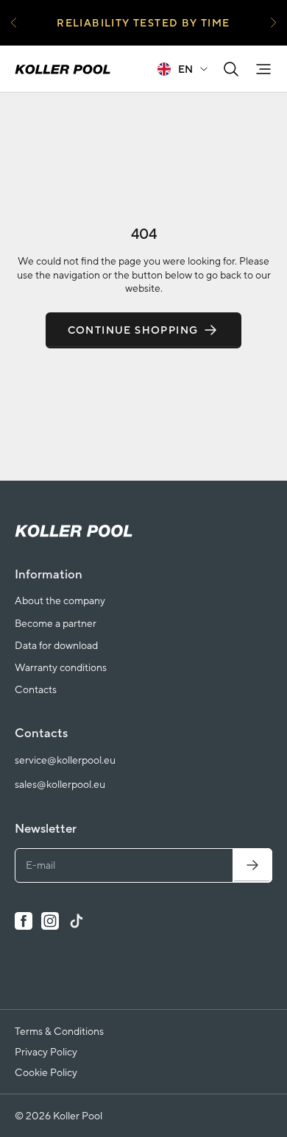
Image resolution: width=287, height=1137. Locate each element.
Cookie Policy (46, 1072)
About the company (60, 600)
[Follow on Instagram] (50, 921)
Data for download (56, 645)
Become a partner (55, 623)
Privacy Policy (46, 1052)
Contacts (36, 689)
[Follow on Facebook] (23, 921)
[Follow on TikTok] (76, 921)
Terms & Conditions (59, 1031)
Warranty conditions (61, 667)
